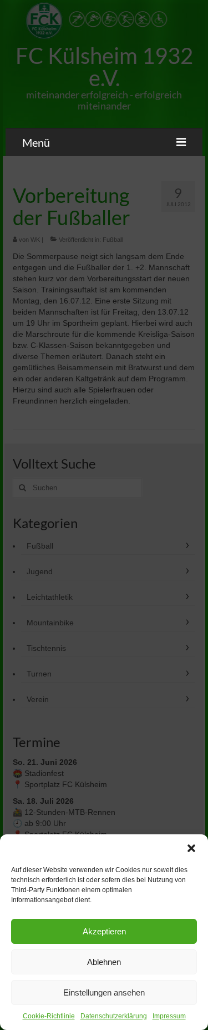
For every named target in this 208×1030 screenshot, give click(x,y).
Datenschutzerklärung (113, 1016)
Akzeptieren (104, 931)
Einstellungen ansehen (104, 992)
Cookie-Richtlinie (49, 1016)
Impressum (169, 1016)
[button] (191, 848)
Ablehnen (104, 962)
